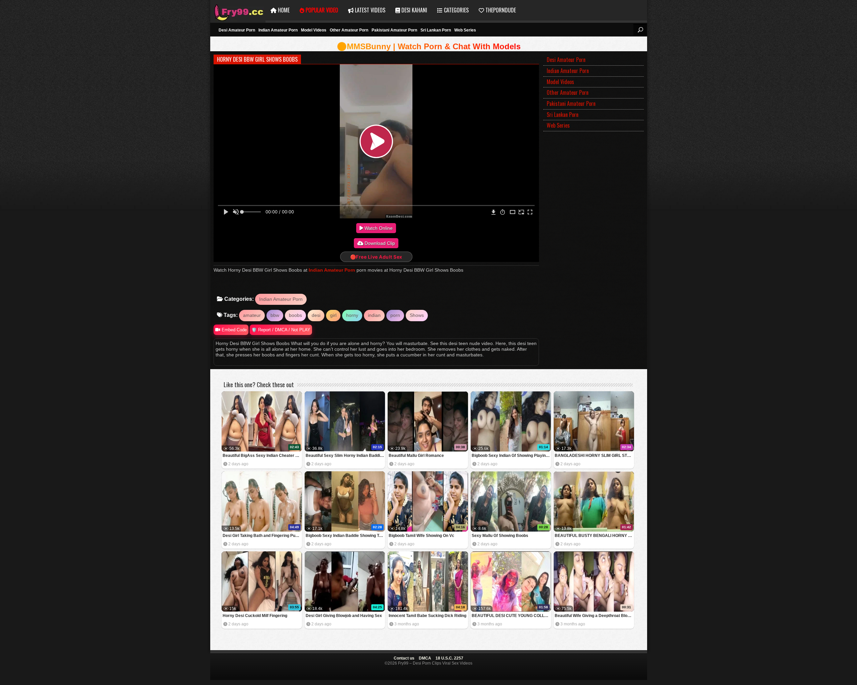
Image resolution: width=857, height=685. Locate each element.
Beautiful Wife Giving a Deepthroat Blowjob (594, 615)
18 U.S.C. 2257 (449, 658)
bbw (274, 315)
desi (316, 315)
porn (395, 315)
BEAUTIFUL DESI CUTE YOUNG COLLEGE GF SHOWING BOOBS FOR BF (511, 615)
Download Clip (379, 243)
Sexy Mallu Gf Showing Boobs (500, 535)
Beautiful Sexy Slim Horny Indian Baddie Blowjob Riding (345, 455)
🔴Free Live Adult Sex (376, 257)
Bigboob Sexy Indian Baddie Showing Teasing (345, 535)
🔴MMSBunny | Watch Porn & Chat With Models (429, 46)
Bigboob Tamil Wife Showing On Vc (421, 535)
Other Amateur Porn (349, 30)
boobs (295, 315)
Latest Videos (369, 10)
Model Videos (313, 30)
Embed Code (233, 329)
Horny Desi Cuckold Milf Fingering (255, 615)
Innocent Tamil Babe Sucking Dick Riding (427, 615)
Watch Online (378, 228)
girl (333, 315)
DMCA (425, 658)
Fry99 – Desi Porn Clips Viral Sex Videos (237, 10)
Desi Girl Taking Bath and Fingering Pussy (262, 535)
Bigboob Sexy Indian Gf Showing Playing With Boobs (511, 455)
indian (374, 315)
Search (640, 30)
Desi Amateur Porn (237, 30)
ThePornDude (500, 10)
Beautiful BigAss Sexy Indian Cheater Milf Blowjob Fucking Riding (262, 455)
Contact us (404, 658)
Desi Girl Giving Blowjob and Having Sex (344, 615)
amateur (252, 315)
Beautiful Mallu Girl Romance (416, 455)
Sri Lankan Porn (435, 30)
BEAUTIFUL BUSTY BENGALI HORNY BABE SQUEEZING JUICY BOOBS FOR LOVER (594, 535)
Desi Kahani (413, 10)
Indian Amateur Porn (278, 30)
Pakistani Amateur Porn (394, 30)
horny (352, 315)
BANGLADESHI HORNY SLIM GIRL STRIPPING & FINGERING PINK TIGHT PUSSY (594, 455)
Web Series (465, 30)
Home (283, 10)
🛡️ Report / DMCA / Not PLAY (280, 329)
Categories (456, 10)
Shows (417, 315)
